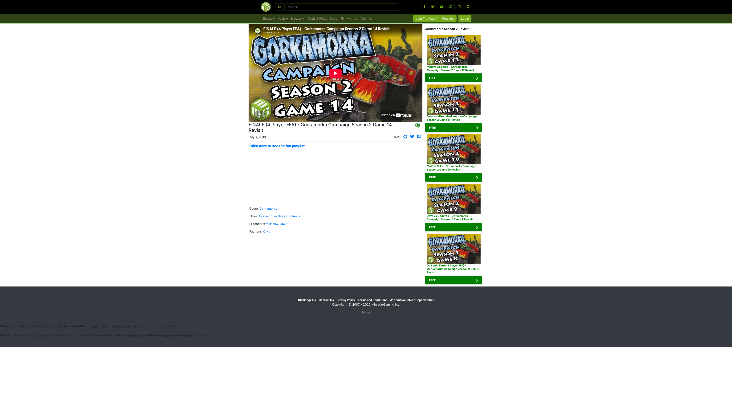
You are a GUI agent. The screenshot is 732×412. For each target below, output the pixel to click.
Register (448, 18)
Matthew (272, 224)
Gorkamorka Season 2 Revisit (280, 216)
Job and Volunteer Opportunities (412, 300)
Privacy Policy (346, 300)
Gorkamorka (268, 208)
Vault (282, 18)
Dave (283, 224)
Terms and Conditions (372, 300)
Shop (333, 18)
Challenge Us (307, 300)
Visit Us (366, 18)
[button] (424, 6)
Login (465, 18)
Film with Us (349, 18)
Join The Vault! (426, 18)
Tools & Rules (317, 18)
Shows (267, 18)
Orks (266, 231)
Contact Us (326, 300)
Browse (297, 18)
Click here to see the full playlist (277, 146)
